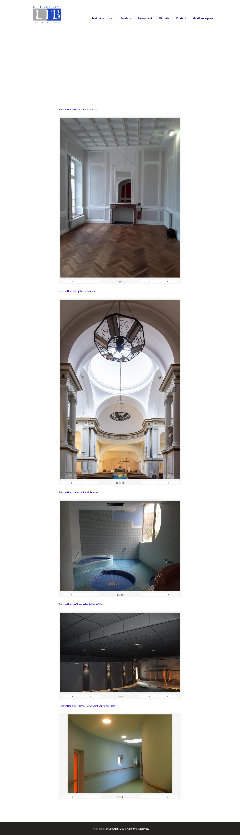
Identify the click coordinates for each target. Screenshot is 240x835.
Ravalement (145, 18)
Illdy (102, 828)
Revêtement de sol (102, 18)
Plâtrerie (164, 18)
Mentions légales (202, 18)
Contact (181, 18)
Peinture (126, 18)
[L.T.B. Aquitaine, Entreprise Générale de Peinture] (47, 16)
